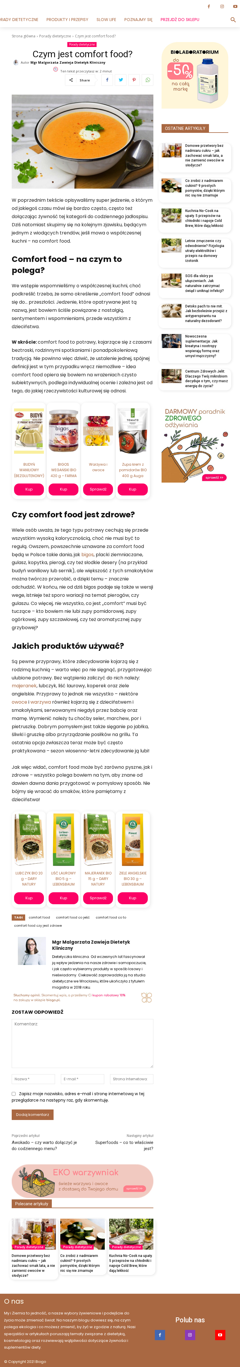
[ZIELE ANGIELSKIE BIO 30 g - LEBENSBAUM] (132, 839)
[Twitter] (120, 80)
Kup (29, 489)
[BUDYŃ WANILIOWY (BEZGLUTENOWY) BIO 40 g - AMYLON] (29, 431)
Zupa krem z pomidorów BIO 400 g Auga (133, 470)
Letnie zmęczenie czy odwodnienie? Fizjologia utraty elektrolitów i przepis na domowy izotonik (204, 250)
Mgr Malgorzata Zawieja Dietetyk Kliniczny (67, 62)
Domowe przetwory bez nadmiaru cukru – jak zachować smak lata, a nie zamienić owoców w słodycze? (33, 1265)
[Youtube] (220, 1335)
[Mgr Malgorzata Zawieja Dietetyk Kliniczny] (17, 62)
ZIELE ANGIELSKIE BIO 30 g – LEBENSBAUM (133, 879)
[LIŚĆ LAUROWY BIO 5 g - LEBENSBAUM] (64, 839)
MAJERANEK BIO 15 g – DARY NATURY (98, 879)
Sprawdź (98, 489)
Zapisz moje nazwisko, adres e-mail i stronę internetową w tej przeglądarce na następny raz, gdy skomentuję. (78, 1097)
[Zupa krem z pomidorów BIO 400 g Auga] (133, 431)
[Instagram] (222, 6)
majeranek (24, 685)
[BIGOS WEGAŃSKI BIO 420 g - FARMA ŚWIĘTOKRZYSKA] (63, 431)
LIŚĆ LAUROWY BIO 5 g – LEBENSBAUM (63, 879)
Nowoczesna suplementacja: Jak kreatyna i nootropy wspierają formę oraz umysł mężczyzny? (202, 346)
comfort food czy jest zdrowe (38, 925)
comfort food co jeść (73, 917)
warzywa (41, 702)
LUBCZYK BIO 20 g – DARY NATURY (29, 879)
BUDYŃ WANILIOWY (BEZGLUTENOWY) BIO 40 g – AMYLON (29, 470)
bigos (87, 554)
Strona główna (23, 36)
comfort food (39, 917)
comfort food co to (111, 917)
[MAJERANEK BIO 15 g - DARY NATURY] (98, 839)
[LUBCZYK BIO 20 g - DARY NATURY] (29, 839)
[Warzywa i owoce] (98, 431)
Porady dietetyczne (55, 36)
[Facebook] (209, 6)
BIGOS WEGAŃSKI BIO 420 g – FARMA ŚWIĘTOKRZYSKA (63, 470)
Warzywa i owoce (98, 467)
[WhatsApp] (147, 80)
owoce (20, 702)
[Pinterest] (134, 80)
